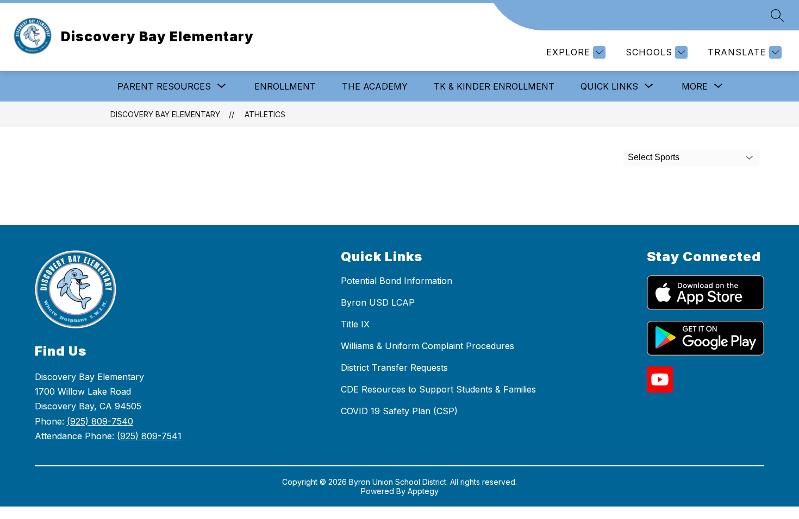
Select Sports (653, 157)
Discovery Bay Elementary (165, 114)
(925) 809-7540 (100, 421)
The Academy (375, 86)
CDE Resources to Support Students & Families (438, 389)
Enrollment (285, 86)
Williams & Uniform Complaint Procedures (427, 345)
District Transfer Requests (394, 367)
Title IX (355, 324)
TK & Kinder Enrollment (494, 86)
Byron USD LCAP (378, 302)
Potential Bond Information (396, 280)
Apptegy (423, 491)
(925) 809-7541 (149, 436)
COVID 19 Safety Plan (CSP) (399, 411)
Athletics (265, 114)
